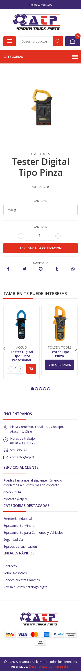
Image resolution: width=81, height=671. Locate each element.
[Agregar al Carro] (31, 369)
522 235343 (18, 450)
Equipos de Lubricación (20, 546)
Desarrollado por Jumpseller (49, 666)
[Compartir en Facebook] (8, 269)
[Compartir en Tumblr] (57, 269)
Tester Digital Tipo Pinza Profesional (21, 355)
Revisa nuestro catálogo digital (25, 587)
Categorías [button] (13, 56)
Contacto (10, 566)
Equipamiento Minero (19, 525)
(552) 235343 (12, 492)
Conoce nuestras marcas (21, 580)
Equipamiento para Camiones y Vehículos (33, 532)
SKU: (35, 187)
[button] (32, 388)
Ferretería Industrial (17, 518)
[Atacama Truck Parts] (39, 22)
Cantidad (40, 201)
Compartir (40, 263)
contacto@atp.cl (22, 457)
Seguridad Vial (13, 539)
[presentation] (4, 348)
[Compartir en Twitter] (24, 269)
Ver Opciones (59, 365)
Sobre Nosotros (15, 573)
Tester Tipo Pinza (59, 353)
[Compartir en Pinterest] (41, 269)
